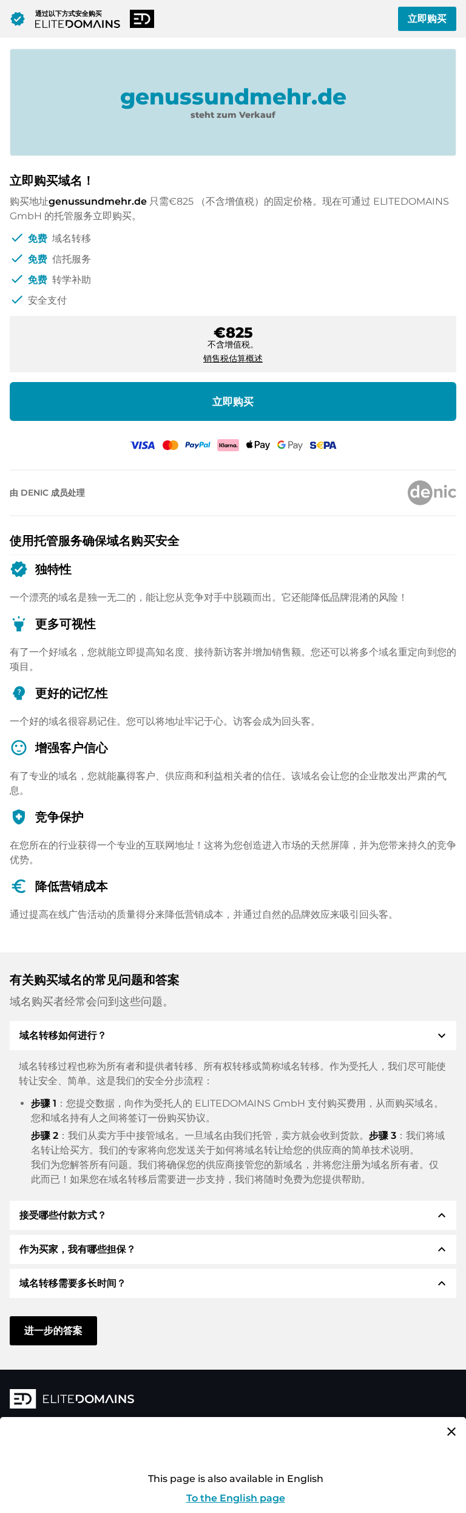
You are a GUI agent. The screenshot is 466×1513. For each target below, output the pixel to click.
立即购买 (427, 18)
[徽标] (192, 1400)
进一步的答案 (53, 1330)
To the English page (235, 1498)
